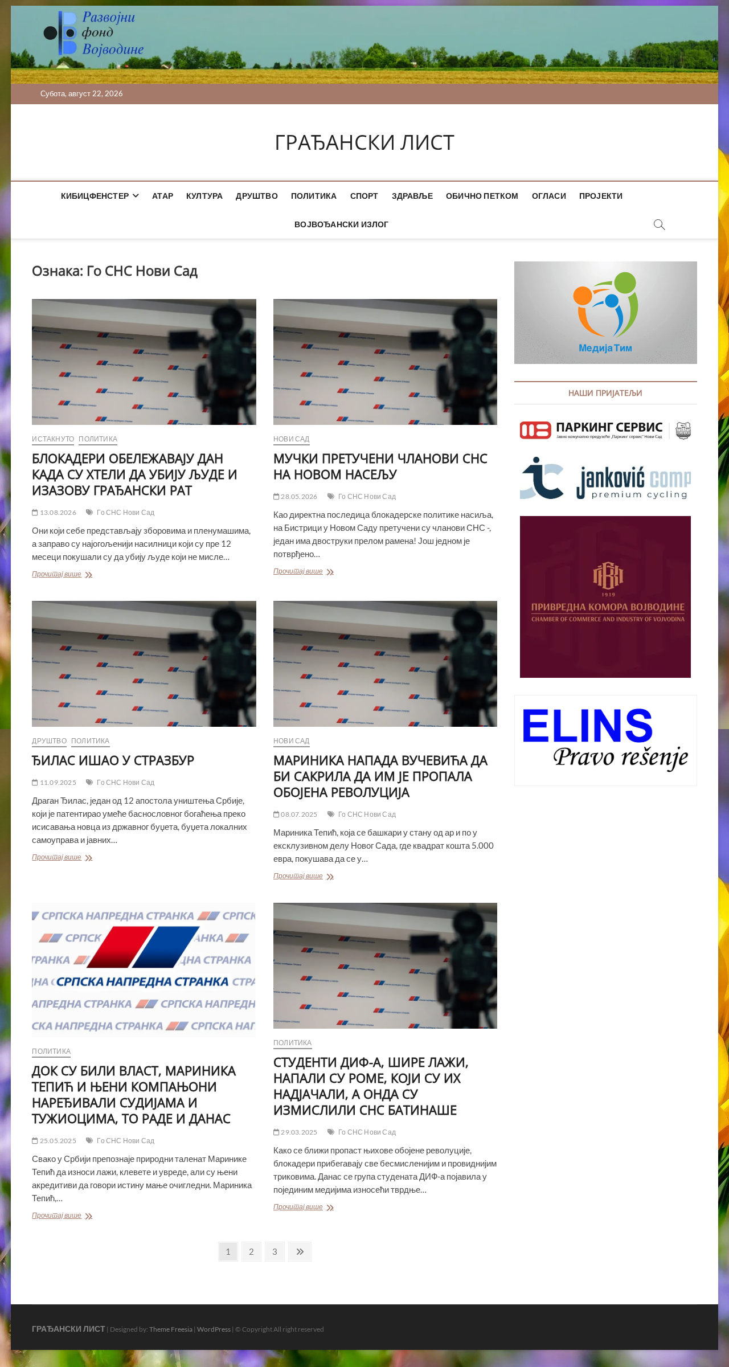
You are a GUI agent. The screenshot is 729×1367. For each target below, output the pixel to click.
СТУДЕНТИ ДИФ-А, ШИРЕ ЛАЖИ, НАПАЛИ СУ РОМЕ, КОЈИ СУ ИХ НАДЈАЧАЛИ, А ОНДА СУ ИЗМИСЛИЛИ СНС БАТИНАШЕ (371, 1085)
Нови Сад (291, 439)
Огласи (549, 195)
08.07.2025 (298, 814)
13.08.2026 (57, 512)
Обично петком (482, 195)
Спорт (364, 195)
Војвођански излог (341, 224)
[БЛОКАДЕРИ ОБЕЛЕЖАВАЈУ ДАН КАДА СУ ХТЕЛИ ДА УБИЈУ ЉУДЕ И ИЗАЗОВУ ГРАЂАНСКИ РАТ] (144, 362)
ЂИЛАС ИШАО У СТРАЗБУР (113, 759)
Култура (204, 195)
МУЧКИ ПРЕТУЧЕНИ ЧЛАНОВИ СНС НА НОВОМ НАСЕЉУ (380, 465)
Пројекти (601, 195)
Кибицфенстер (95, 195)
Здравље (412, 195)
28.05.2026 (298, 496)
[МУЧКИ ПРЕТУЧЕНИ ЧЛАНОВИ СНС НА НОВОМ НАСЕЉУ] (385, 362)
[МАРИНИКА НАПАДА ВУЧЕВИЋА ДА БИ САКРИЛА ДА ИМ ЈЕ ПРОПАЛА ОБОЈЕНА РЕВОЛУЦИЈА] (385, 664)
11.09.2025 (57, 782)
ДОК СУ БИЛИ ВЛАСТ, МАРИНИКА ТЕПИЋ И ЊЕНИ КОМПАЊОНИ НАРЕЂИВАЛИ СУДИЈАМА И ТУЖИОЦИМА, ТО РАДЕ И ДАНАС (134, 1094)
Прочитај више (82, 575)
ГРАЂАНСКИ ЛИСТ (364, 142)
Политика (314, 195)
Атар (162, 195)
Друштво (256, 195)
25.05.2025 (57, 1140)
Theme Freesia (171, 1329)
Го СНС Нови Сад (125, 512)
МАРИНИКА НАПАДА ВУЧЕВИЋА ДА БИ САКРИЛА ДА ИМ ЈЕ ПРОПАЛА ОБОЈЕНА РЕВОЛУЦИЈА (380, 775)
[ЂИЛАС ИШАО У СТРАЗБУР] (144, 664)
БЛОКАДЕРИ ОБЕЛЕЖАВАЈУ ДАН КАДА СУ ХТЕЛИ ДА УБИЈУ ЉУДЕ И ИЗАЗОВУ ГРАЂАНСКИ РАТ (134, 473)
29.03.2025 (298, 1132)
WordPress (214, 1329)
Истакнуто (53, 439)
